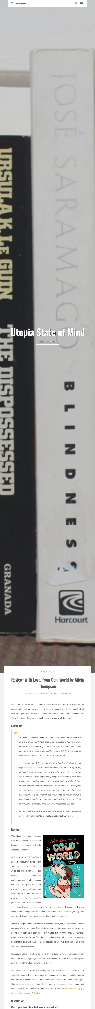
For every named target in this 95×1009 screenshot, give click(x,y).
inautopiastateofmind (48, 693)
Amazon (14, 993)
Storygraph (78, 988)
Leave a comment (65, 693)
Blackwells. (38, 993)
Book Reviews (47, 672)
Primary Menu (20, 3)
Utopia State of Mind (47, 332)
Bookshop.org (25, 993)
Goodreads (68, 988)
